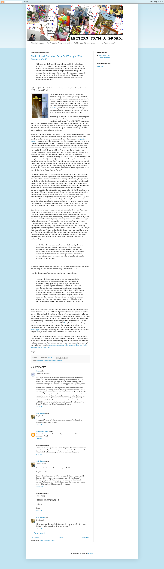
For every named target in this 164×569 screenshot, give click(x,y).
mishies (54, 108)
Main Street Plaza (104, 55)
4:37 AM (39, 529)
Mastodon (100, 66)
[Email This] (57, 358)
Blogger (90, 553)
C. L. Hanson (40, 413)
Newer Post (35, 537)
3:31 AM (39, 511)
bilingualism (39, 360)
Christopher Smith (42, 431)
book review (47, 360)
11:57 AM (39, 438)
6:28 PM (39, 454)
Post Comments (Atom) (47, 540)
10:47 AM (39, 425)
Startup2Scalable (104, 58)
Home (61, 537)
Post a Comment (39, 533)
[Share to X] (62, 358)
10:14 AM (39, 407)
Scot (37, 371)
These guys (35, 330)
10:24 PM (39, 487)
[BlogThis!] (60, 358)
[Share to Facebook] (64, 358)
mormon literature (57, 360)
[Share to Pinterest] (67, 358)
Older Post (85, 537)
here (65, 323)
